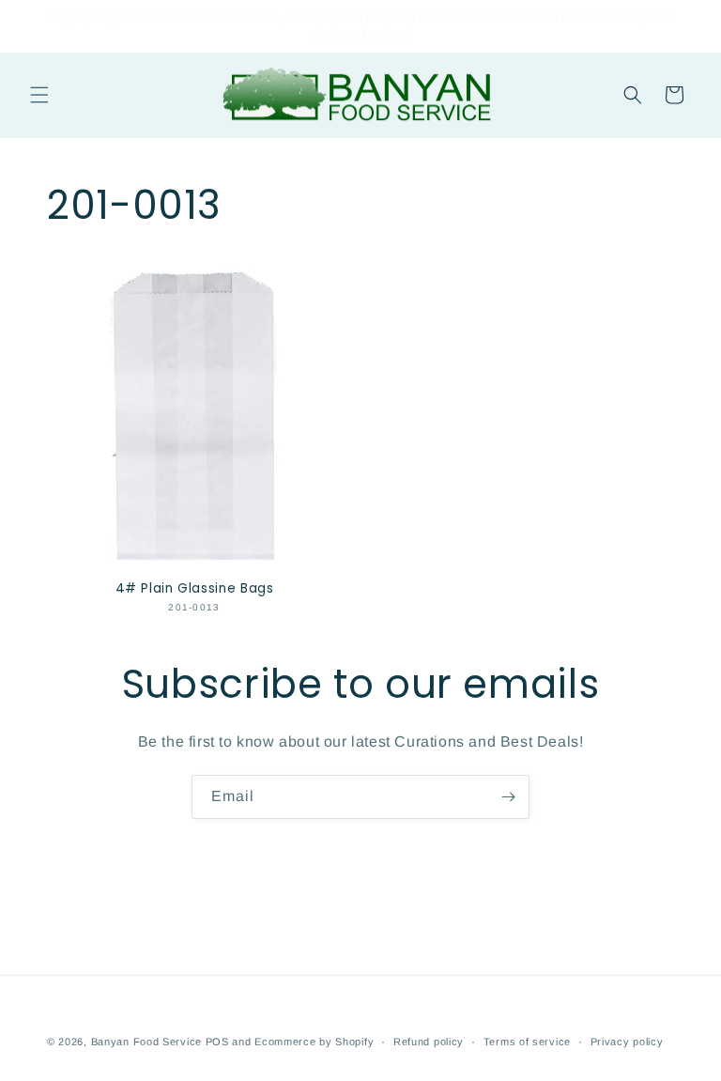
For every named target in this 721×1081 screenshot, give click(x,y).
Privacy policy (627, 1041)
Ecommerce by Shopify (314, 1041)
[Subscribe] (508, 797)
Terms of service (527, 1041)
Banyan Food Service (146, 1041)
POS (217, 1041)
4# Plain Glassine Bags (194, 588)
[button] (39, 95)
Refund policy (428, 1041)
